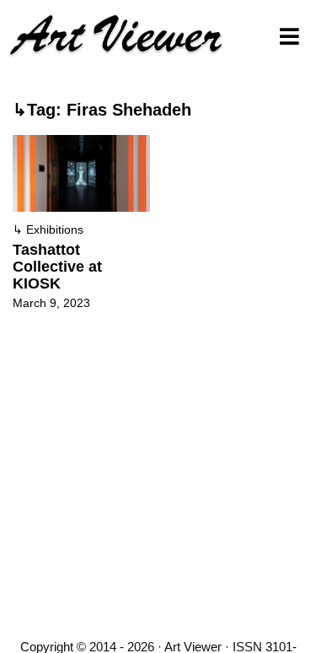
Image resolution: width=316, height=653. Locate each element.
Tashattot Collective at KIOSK (57, 266)
